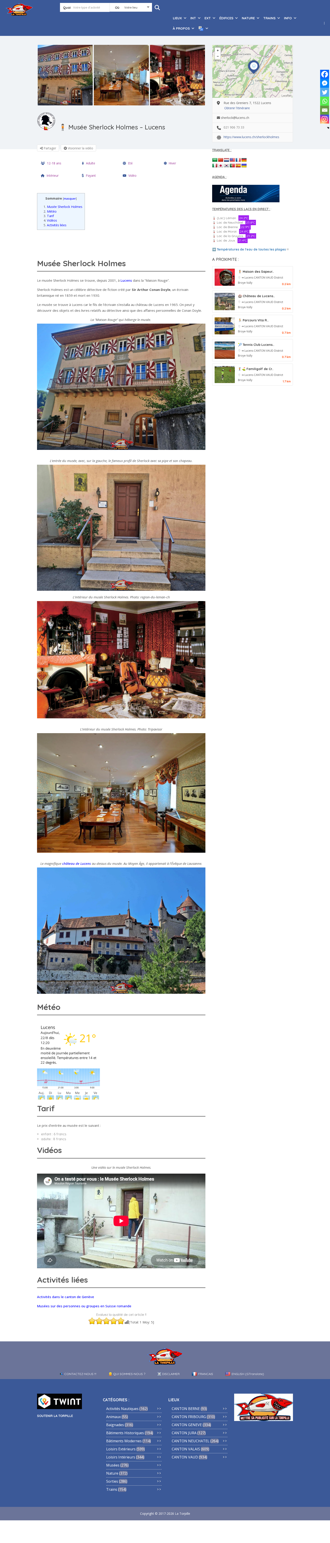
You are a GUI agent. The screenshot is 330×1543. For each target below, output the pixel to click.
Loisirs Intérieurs (120, 1457)
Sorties (112, 1481)
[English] (232, 160)
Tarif (49, 216)
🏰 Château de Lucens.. (256, 296)
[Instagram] (324, 119)
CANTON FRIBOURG (189, 1416)
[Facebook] (324, 74)
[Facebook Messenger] (324, 83)
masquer (70, 198)
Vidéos (50, 220)
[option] (65, 75)
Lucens (126, 280)
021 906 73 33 (234, 127)
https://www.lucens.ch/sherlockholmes (251, 137)
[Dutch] (226, 160)
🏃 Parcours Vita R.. (253, 320)
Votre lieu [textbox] (130, 7)
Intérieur (52, 175)
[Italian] (215, 165)
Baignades (115, 1424)
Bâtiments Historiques (125, 1432)
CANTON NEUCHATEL (190, 1440)
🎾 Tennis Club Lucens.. (256, 345)
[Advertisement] (122, 243)
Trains (111, 1489)
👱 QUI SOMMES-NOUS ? (126, 1374)
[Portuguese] (232, 165)
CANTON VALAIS (186, 1449)
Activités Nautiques (122, 1408)
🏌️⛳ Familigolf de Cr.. (255, 369)
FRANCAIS (205, 1374)
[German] (244, 160)
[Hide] (328, 128)
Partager (49, 148)
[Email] (324, 110)
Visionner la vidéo (80, 148)
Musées (112, 1465)
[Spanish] (238, 165)
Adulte (90, 163)
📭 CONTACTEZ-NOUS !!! (77, 1374)
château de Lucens (76, 863)
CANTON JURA (184, 1432)
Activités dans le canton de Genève (65, 1297)
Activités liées (55, 225)
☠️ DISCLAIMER (168, 1374)
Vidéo (132, 175)
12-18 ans (54, 163)
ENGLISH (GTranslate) (248, 1374)
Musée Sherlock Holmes (63, 207)
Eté (130, 163)
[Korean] (226, 165)
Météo (50, 211)
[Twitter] (324, 92)
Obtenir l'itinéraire (237, 108)
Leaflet (287, 96)
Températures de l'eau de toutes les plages (251, 249)
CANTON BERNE (186, 1408)
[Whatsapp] (324, 101)
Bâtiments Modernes (124, 1440)
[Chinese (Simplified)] (220, 160)
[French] (238, 160)
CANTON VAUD (264, 277)
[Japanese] (220, 165)
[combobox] (131, 8)
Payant (91, 175)
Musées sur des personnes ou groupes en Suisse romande (84, 1306)
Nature (112, 1473)
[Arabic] (215, 160)
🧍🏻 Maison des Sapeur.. (256, 272)
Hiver (172, 163)
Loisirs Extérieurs (121, 1449)
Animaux (113, 1416)
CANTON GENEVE (187, 1424)
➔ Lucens (248, 277)
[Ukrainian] (244, 165)
